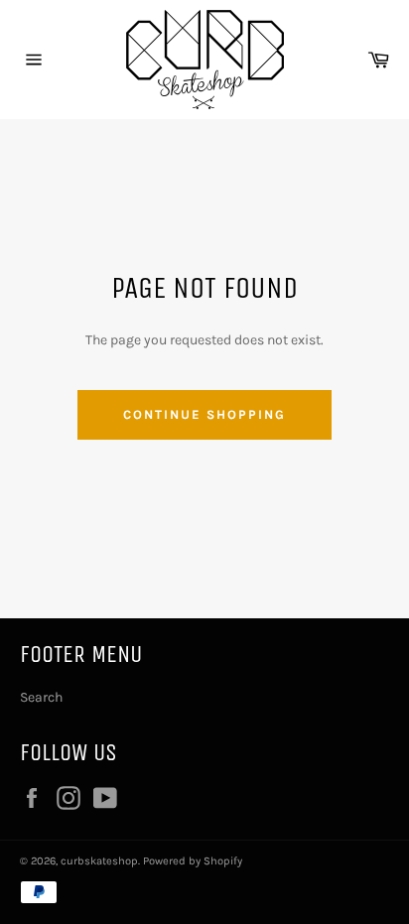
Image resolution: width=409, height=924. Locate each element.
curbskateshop (99, 861)
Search (41, 697)
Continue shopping (204, 414)
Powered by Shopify (192, 861)
